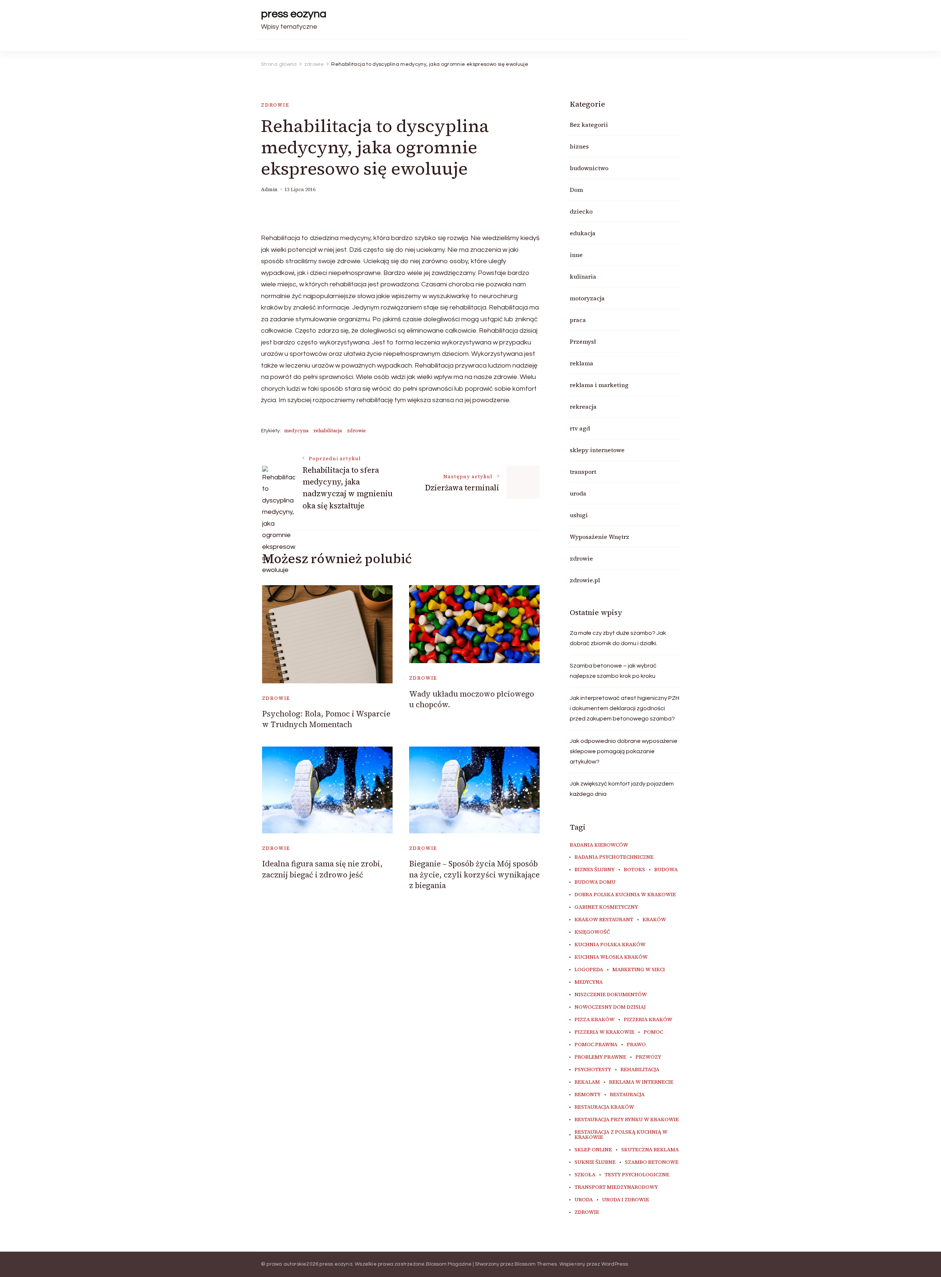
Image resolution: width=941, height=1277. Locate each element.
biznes (579, 146)
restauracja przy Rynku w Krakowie (627, 1119)
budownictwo (589, 168)
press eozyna (293, 13)
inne (576, 255)
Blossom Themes (536, 1264)
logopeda (589, 969)
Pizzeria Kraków (648, 1019)
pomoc (653, 1032)
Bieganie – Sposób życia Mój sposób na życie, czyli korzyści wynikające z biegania (474, 874)
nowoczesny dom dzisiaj (610, 1007)
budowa (666, 869)
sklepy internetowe (597, 450)
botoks (634, 869)
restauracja (627, 1094)
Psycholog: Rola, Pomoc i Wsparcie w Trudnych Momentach (326, 719)
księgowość (592, 932)
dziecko (581, 211)
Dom (576, 190)
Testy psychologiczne (637, 1174)
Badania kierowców (599, 845)
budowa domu (595, 882)
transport (583, 472)
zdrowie (275, 105)
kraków (654, 919)
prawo (636, 1044)
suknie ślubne (595, 1162)
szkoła (585, 1174)
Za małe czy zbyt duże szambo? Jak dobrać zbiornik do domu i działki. (618, 638)
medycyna (296, 431)
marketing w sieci (638, 969)
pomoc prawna (596, 1044)
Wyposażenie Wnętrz (599, 537)
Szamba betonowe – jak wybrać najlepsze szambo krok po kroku (613, 671)
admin (269, 189)
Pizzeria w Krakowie (604, 1032)
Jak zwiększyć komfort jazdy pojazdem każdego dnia (622, 789)
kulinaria (583, 276)
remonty (588, 1094)
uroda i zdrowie (625, 1199)
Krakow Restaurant (604, 919)
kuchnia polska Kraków (610, 944)
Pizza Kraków (595, 1019)
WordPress (614, 1264)
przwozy (648, 1057)
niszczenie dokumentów (611, 994)
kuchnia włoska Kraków (611, 957)
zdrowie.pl (585, 580)
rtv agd (580, 428)
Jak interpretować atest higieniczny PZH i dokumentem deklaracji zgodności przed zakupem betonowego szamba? (624, 708)
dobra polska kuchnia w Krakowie (625, 894)
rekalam (587, 1082)
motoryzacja (587, 298)
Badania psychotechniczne (614, 857)
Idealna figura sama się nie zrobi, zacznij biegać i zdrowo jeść (322, 869)
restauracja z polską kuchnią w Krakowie (621, 1135)
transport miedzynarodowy (616, 1187)
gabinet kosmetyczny (606, 907)
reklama (581, 363)
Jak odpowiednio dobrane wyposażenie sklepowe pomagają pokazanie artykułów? (623, 751)
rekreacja (583, 407)
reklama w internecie (641, 1082)
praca (578, 320)
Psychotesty (593, 1069)
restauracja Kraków (604, 1107)
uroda (578, 493)
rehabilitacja (328, 431)
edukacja (582, 233)
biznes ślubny (595, 869)
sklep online (593, 1149)
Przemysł (583, 341)
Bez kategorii (589, 125)
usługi (579, 515)
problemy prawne (600, 1057)
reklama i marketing (599, 385)
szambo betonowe (652, 1162)
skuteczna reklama (650, 1149)
